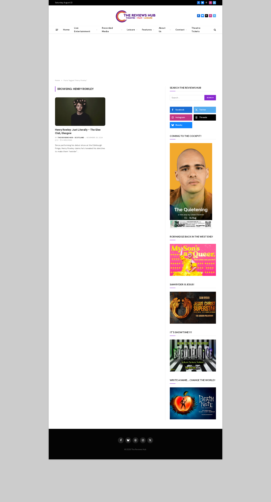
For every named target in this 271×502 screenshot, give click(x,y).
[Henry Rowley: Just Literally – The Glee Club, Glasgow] (80, 111)
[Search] (214, 30)
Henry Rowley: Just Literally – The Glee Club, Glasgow (77, 131)
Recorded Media (107, 30)
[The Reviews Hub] (135, 15)
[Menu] (57, 30)
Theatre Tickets (196, 30)
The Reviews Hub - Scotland (71, 138)
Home (66, 29)
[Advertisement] (135, 57)
